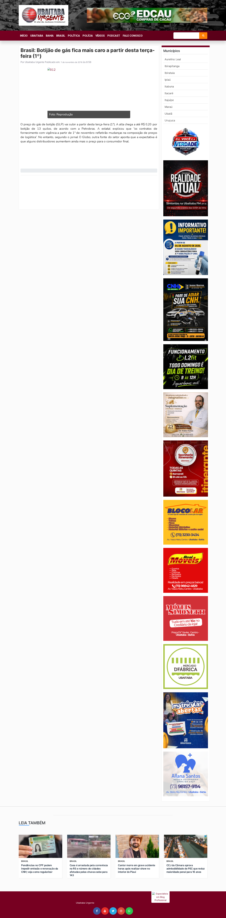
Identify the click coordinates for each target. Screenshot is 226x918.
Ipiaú (168, 79)
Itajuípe (169, 100)
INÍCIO (24, 35)
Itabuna (169, 86)
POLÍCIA (88, 35)
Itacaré (169, 93)
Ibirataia (170, 73)
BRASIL (60, 35)
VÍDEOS (100, 35)
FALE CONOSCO (133, 35)
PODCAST (113, 35)
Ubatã (168, 113)
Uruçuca (170, 120)
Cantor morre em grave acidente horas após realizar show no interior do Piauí (136, 868)
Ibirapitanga (172, 66)
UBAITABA (36, 35)
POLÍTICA (74, 35)
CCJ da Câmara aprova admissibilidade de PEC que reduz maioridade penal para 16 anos (185, 868)
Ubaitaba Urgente (34, 62)
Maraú (168, 106)
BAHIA (50, 35)
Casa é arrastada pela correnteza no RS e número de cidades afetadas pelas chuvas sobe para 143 (89, 870)
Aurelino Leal (173, 59)
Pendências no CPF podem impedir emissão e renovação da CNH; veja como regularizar (39, 868)
